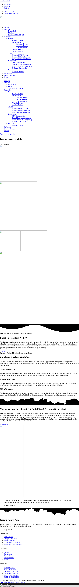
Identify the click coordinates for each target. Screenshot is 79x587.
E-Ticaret (11, 70)
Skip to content (5, 1)
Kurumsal (7, 29)
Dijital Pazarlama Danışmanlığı (22, 66)
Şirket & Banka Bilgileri (16, 35)
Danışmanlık (12, 60)
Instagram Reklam (22, 44)
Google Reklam (17, 40)
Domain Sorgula (9, 75)
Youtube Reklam (17, 49)
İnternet (10, 38)
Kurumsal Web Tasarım (20, 55)
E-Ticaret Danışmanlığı (19, 68)
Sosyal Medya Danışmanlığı (21, 64)
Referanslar (8, 73)
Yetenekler (7, 36)
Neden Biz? (12, 31)
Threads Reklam (21, 48)
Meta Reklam (16, 42)
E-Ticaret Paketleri (18, 72)
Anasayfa (7, 27)
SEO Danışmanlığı (18, 62)
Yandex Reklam (17, 51)
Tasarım (10, 53)
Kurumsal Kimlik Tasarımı (21, 57)
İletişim (6, 77)
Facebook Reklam (22, 46)
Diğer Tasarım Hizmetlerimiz (21, 59)
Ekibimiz (11, 33)
